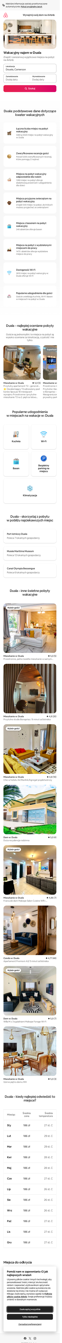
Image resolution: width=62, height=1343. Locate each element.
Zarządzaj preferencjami (29, 1324)
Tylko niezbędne (30, 1317)
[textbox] (17, 79)
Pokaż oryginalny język (31, 6)
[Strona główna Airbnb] (5, 15)
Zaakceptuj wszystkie (30, 1309)
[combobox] (30, 69)
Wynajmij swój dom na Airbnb (39, 15)
